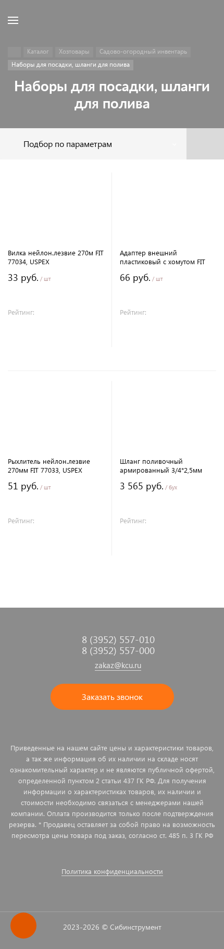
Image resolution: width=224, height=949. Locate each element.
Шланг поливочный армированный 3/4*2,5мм (161, 465)
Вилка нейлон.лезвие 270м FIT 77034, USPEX (56, 257)
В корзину (55, 336)
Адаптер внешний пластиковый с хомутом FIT (162, 257)
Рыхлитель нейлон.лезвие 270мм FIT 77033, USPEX (49, 465)
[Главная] (14, 52)
